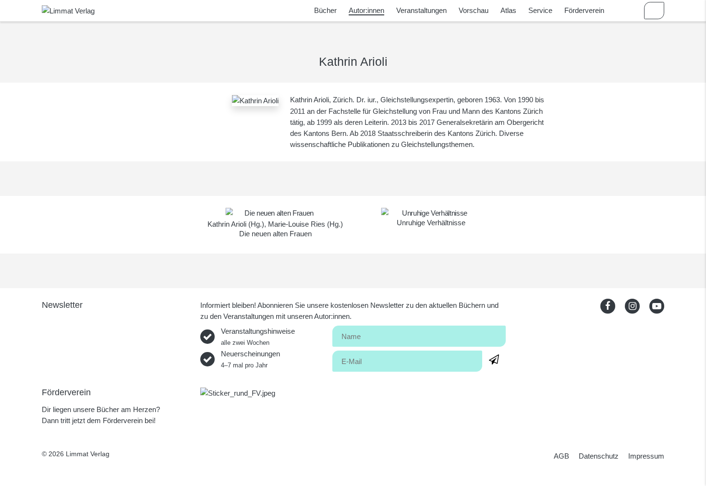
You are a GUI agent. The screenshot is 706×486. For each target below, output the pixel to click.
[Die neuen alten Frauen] (275, 213)
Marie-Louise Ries (296, 224)
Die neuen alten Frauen (275, 234)
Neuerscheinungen (250, 359)
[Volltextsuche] (626, 10)
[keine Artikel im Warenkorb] (654, 10)
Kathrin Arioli (226, 224)
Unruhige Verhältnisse (431, 223)
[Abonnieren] (494, 359)
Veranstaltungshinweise (258, 336)
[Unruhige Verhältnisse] (431, 213)
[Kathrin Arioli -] (255, 100)
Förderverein (584, 10)
